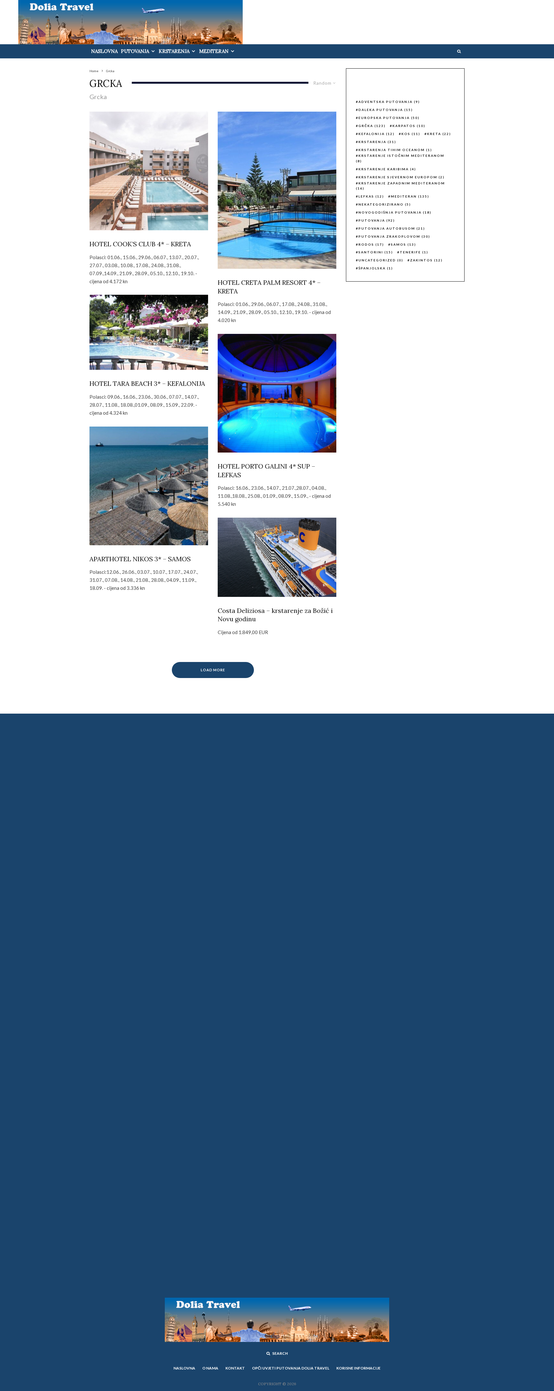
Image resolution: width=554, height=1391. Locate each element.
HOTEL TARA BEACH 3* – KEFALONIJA (147, 383)
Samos (403, 244)
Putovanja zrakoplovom (394, 236)
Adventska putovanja (389, 102)
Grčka (372, 126)
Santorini (375, 252)
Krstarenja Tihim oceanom (395, 150)
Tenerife (414, 252)
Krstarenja (174, 51)
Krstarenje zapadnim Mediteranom (400, 186)
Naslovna (104, 51)
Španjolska (375, 268)
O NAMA (210, 1368)
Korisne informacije (358, 1368)
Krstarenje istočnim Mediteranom (400, 158)
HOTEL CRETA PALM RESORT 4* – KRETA (269, 286)
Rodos (371, 244)
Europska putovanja (389, 118)
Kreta (439, 134)
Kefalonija (376, 134)
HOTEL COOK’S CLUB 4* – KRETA (140, 244)
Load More (213, 670)
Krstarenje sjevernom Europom (401, 177)
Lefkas (371, 196)
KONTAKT (235, 1368)
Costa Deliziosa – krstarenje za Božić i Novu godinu (275, 614)
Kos (410, 134)
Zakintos (426, 260)
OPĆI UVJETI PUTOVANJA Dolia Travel (290, 1368)
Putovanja (135, 51)
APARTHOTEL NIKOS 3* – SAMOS (140, 559)
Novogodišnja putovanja (395, 212)
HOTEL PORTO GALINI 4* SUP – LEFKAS (266, 470)
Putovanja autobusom (391, 228)
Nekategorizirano (384, 204)
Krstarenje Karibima (387, 169)
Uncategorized (380, 260)
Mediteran (214, 51)
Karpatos (408, 126)
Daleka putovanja (385, 110)
